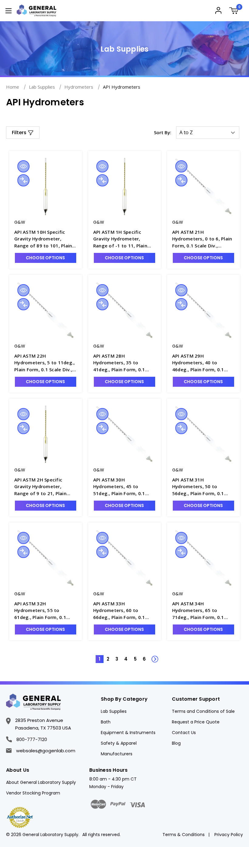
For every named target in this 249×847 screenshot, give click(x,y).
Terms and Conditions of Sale (203, 711)
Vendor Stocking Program (33, 793)
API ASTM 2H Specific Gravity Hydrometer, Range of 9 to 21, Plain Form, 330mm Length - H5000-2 (40, 487)
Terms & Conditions (183, 835)
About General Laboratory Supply (41, 782)
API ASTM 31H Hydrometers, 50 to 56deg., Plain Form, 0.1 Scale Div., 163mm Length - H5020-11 (203, 487)
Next (151, 655)
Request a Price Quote (196, 722)
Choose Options (45, 258)
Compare (23, 180)
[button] (22, 132)
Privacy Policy (228, 835)
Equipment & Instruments (128, 733)
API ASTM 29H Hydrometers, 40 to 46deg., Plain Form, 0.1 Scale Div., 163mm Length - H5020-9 (203, 363)
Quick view (23, 166)
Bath (106, 722)
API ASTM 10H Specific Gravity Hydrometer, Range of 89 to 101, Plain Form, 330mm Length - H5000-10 (43, 239)
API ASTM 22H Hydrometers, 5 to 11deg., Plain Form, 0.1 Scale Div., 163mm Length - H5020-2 (44, 363)
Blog (176, 743)
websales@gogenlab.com (45, 750)
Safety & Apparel (119, 743)
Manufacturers (116, 754)
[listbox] (207, 132)
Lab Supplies (114, 711)
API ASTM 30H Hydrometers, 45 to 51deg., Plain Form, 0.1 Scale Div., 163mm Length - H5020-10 (124, 487)
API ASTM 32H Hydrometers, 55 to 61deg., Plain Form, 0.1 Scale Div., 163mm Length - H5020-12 (45, 610)
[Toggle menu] (8, 10)
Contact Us (184, 733)
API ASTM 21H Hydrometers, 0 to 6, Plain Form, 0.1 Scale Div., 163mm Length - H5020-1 (202, 239)
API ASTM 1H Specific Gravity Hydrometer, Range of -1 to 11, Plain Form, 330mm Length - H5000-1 (120, 239)
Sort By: (162, 132)
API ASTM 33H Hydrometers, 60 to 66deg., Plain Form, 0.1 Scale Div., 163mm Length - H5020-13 (124, 610)
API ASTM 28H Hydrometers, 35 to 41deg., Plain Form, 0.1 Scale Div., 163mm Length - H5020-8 (124, 363)
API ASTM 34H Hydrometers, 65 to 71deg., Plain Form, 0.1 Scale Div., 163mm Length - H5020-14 (203, 610)
